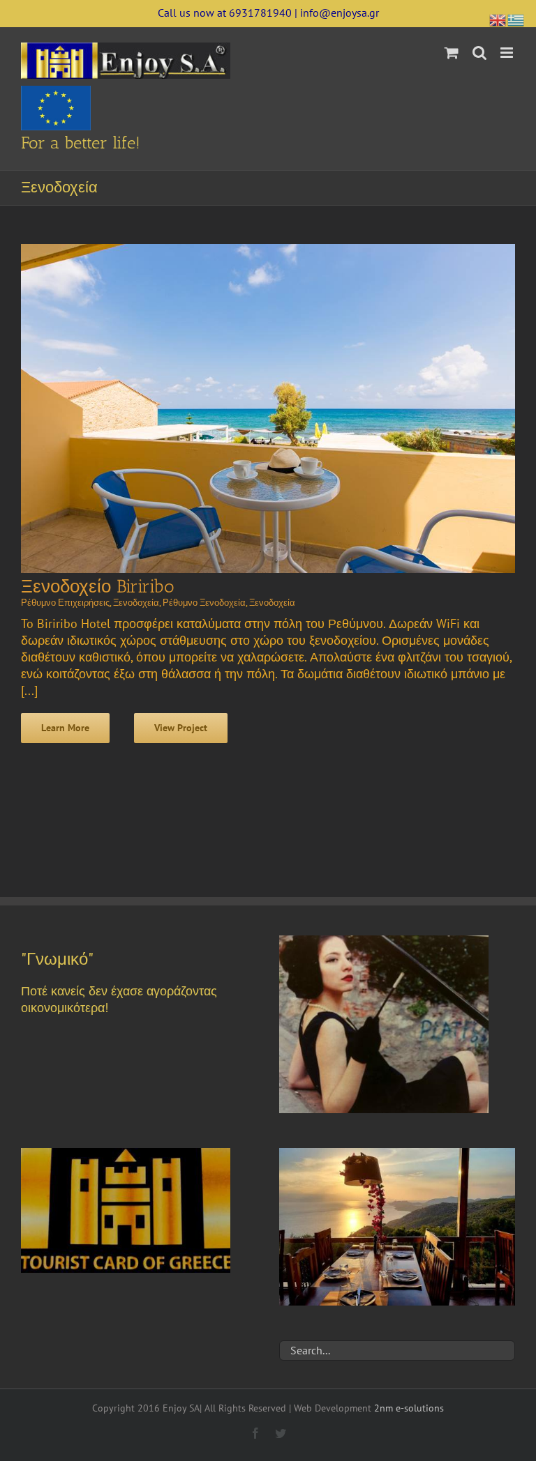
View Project (180, 727)
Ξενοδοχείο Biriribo (97, 586)
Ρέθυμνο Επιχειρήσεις (65, 603)
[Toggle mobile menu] (507, 52)
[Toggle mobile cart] (452, 52)
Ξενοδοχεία (136, 603)
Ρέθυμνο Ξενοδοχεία (204, 603)
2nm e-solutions (409, 1408)
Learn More (65, 727)
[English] (498, 18)
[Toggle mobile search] (479, 52)
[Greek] (516, 18)
